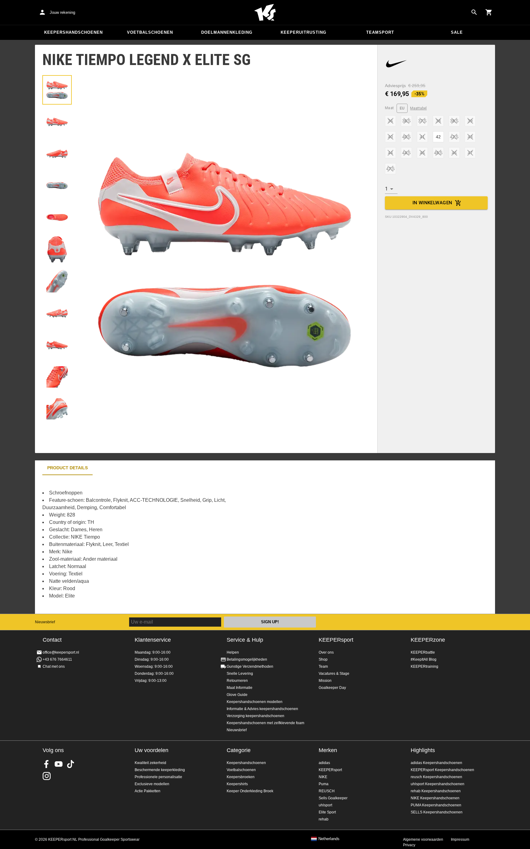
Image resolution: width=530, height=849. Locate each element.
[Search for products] (474, 12)
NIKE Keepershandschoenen (435, 798)
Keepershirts (237, 784)
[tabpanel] (142, 544)
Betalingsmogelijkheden (247, 659)
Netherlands (329, 839)
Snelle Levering (240, 673)
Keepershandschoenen (73, 32)
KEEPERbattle (423, 652)
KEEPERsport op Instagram (47, 776)
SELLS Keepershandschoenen (437, 812)
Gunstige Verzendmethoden (250, 666)
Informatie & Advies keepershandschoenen (262, 709)
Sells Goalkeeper (333, 798)
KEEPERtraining (424, 666)
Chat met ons (54, 666)
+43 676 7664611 (57, 659)
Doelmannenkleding (226, 32)
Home (265, 12)
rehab (323, 819)
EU (402, 108)
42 (438, 136)
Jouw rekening (62, 12)
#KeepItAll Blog (423, 659)
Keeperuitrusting (303, 32)
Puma (323, 784)
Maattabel (418, 108)
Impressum (460, 839)
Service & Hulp (245, 640)
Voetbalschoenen (150, 32)
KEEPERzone (428, 640)
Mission (325, 680)
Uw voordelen (151, 750)
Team (323, 666)
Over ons (326, 652)
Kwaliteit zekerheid (150, 763)
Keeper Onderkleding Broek (250, 791)
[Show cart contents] (489, 12)
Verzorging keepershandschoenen (255, 716)
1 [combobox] (386, 189)
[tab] (57, 90)
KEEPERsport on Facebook (47, 764)
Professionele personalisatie (158, 777)
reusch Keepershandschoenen (436, 777)
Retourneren (237, 680)
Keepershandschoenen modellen (254, 702)
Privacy (409, 845)
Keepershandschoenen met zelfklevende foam (265, 723)
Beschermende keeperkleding (160, 770)
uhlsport (325, 805)
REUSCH (327, 791)
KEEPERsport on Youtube (59, 764)
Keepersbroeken (241, 777)
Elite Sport (327, 812)
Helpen (233, 652)
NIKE (323, 777)
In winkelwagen (432, 203)
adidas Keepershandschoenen (436, 763)
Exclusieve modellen (152, 784)
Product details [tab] (67, 467)
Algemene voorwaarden (423, 839)
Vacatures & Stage (334, 673)
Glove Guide (237, 695)
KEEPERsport (336, 640)
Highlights (423, 750)
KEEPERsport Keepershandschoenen (442, 770)
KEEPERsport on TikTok (71, 764)
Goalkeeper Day (332, 688)
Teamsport (380, 32)
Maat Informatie (239, 688)
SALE (457, 32)
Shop (323, 659)
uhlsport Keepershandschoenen (437, 784)
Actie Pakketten (147, 791)
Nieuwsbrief (45, 622)
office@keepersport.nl (61, 652)
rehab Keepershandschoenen (436, 791)
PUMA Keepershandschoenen (436, 805)
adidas (324, 763)
